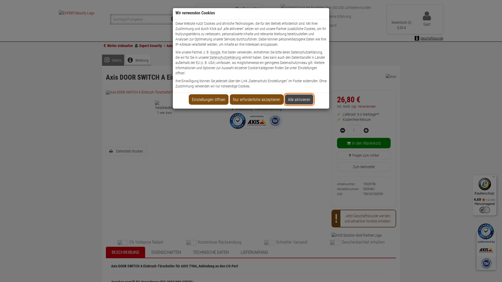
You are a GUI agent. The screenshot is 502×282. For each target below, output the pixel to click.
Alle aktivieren (299, 99)
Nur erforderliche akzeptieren (256, 99)
